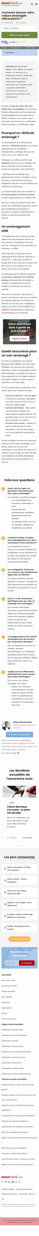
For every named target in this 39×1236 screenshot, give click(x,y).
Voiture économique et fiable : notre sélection (19, 868)
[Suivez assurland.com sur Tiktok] (19, 1182)
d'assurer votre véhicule (11, 364)
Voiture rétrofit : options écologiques (17, 880)
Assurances (6, 1002)
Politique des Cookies (9, 1194)
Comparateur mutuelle (10, 1041)
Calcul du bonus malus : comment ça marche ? (19, 1159)
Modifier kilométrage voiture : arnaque (19, 927)
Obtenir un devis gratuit (19, 35)
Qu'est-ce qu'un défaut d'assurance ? (15, 1132)
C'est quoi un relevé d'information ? (15, 1153)
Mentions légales (8, 1189)
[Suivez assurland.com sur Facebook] (3, 1182)
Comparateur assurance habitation (14, 1035)
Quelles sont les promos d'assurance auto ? (18, 1164)
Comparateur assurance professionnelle (16, 1074)
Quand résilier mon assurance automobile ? (18, 1127)
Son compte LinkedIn (9, 753)
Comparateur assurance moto (12, 1046)
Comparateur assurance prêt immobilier (16, 1052)
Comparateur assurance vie (12, 1063)
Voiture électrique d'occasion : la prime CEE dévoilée (18, 810)
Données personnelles (24, 1189)
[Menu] (36, 4)
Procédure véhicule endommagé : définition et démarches (20, 915)
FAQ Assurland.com (9, 1019)
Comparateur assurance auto (12, 1030)
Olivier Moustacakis (22, 722)
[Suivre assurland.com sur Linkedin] (9, 1182)
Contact (4, 1013)
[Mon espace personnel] (32, 4)
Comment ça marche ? (10, 986)
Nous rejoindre (7, 997)
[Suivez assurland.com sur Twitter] (6, 1182)
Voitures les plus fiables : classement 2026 (17, 892)
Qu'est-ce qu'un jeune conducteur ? (14, 1148)
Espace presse (7, 1008)
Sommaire (10, 52)
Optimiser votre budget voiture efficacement (19, 904)
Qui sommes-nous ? (9, 980)
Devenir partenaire (8, 991)
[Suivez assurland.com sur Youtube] (13, 1182)
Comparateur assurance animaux (14, 1057)
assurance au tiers (28, 370)
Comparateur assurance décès (13, 1068)
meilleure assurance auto (12, 309)
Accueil (4, 48)
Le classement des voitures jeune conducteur (18, 1116)
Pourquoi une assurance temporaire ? (15, 1121)
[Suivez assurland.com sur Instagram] (16, 1182)
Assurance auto (16, 48)
